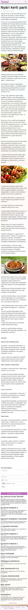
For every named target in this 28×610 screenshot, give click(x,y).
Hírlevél (5, 608)
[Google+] (17, 608)
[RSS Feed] (22, 608)
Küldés (3, 486)
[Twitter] (20, 608)
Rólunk (23, 606)
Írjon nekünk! (11, 608)
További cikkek (13, 603)
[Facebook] (15, 608)
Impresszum (18, 606)
